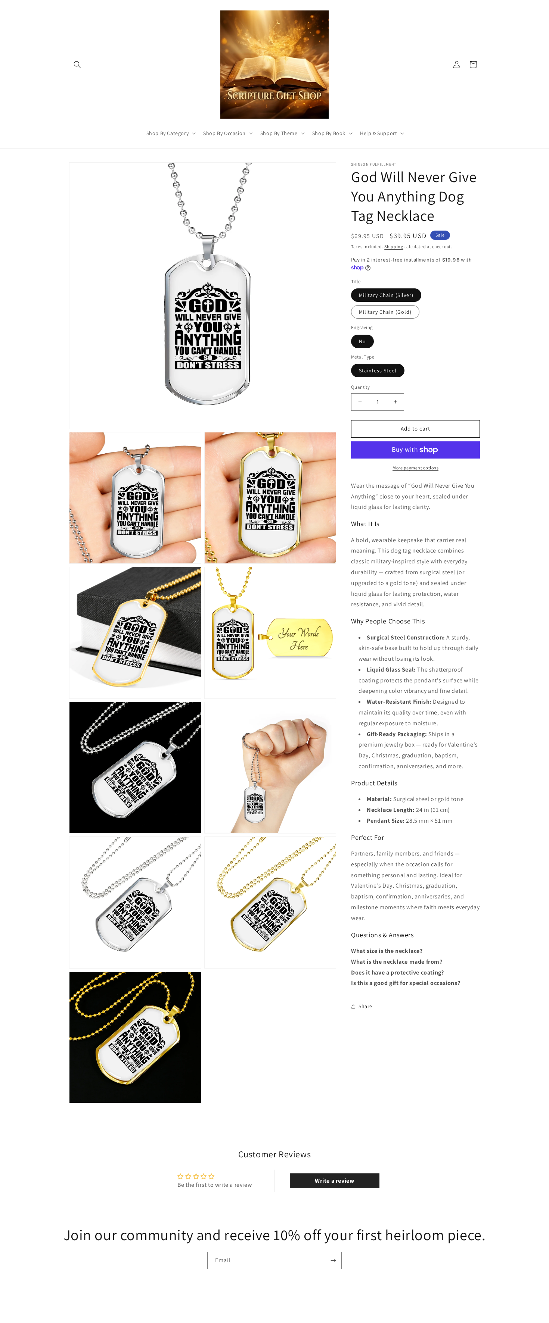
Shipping (393, 246)
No (362, 341)
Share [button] (365, 1006)
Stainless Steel (378, 370)
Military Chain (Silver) (386, 295)
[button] (77, 64)
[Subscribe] (333, 1260)
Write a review (334, 1181)
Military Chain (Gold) (385, 312)
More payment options (415, 467)
